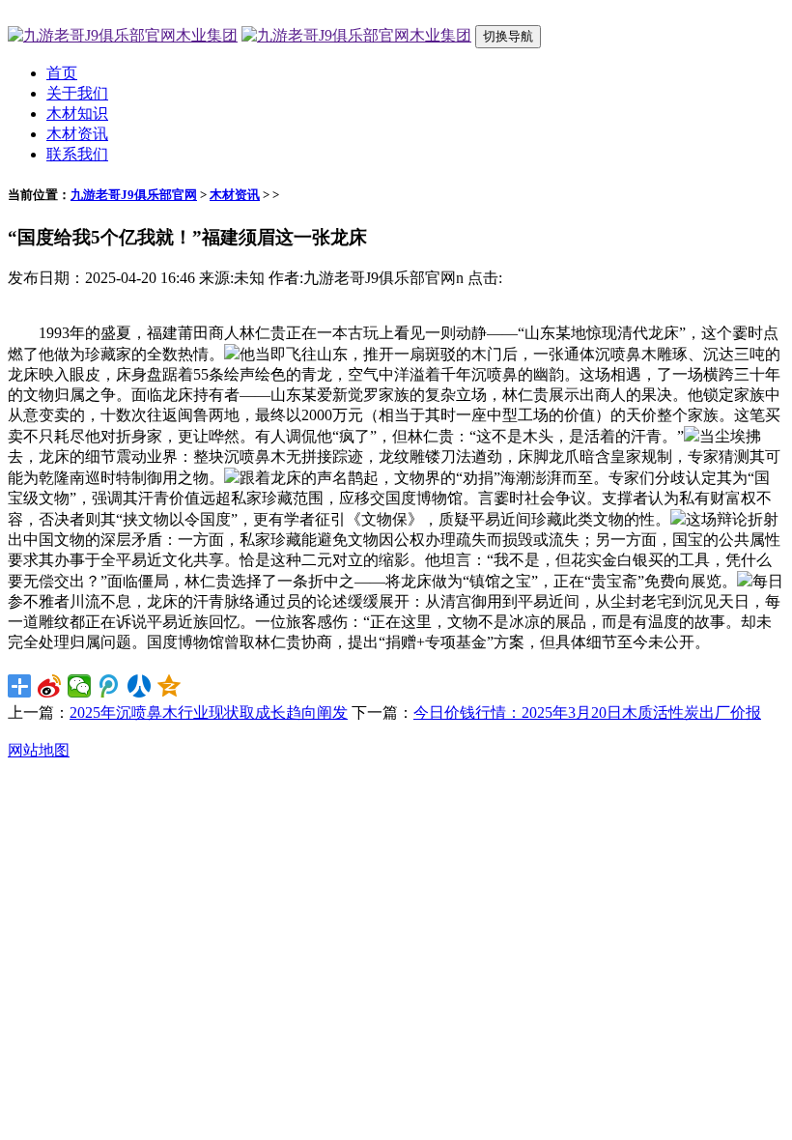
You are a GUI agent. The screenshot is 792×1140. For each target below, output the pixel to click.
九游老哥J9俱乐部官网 (134, 194)
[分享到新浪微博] (50, 686)
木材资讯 (77, 134)
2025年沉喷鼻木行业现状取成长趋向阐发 (209, 712)
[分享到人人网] (139, 686)
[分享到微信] (80, 686)
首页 (61, 73)
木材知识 (77, 113)
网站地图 (39, 750)
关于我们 (77, 93)
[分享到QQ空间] (169, 686)
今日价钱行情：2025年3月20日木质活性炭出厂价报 (587, 712)
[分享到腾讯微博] (110, 686)
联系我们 (77, 154)
